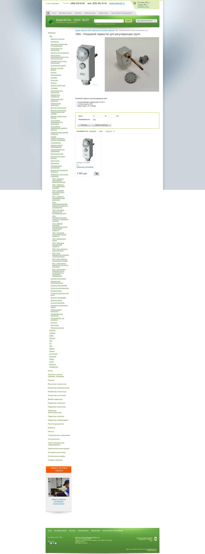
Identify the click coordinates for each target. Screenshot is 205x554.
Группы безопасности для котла (59, 294)
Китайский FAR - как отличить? (57, 319)
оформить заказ (143, 7)
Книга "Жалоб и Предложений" (121, 13)
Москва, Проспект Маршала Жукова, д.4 (87, 537)
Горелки (51, 380)
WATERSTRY (53, 367)
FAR (50, 36)
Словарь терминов (55, 460)
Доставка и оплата (65, 13)
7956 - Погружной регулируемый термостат (58, 244)
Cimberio (52, 333)
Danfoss (52, 351)
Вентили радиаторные (58, 108)
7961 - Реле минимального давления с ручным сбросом (60, 254)
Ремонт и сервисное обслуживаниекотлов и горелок (59, 502)
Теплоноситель (54, 439)
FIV (50, 343)
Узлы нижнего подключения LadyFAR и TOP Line (59, 128)
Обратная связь (90, 13)
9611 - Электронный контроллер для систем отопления (60, 265)
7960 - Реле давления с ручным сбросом (60, 250)
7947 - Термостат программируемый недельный (58, 198)
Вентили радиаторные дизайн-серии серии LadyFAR (58, 112)
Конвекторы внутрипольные (59, 388)
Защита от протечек (57, 39)
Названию (92, 131)
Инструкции (55, 325)
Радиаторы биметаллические (55, 411)
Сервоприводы (56, 143)
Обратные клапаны (57, 328)
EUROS (51, 349)
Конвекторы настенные (57, 395)
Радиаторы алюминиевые (58, 420)
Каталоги (54, 322)
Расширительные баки (56, 452)
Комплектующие (56, 300)
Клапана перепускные (58, 279)
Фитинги (53, 72)
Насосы (51, 431)
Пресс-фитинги (56, 75)
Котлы (50, 371)
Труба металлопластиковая (58, 448)
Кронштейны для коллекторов (56, 49)
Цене (101, 131)
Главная (50, 13)
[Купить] (97, 173)
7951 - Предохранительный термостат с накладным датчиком (60, 218)
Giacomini (52, 364)
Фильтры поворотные (58, 85)
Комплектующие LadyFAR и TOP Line (59, 133)
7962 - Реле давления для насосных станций (60, 260)
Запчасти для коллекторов (60, 53)
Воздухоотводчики (57, 154)
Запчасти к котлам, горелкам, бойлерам (56, 375)
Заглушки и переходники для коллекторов (59, 45)
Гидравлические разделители (56, 166)
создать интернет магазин (144, 538)
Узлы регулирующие (58, 303)
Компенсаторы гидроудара (56, 104)
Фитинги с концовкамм (58, 298)
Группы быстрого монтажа (60, 288)
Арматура (52, 33)
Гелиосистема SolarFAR (59, 285)
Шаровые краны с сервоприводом (57, 146)
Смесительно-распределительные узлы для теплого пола (59, 57)
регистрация (55, 3)
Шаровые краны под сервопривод (58, 150)
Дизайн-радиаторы (55, 399)
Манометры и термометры (55, 96)
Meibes (51, 359)
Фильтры (54, 83)
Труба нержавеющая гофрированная (56, 444)
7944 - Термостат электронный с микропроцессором (58, 180)
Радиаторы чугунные (56, 416)
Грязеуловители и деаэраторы (57, 91)
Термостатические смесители (57, 100)
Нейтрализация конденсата (56, 310)
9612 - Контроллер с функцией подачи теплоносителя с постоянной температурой (59, 273)
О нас (54, 13)
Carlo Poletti (53, 354)
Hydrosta (52, 338)
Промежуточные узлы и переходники (59, 62)
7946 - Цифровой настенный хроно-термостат (58, 192)
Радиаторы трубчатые (56, 403)
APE (50, 346)
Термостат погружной (85, 167)
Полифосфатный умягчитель (57, 315)
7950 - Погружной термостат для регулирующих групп (59, 211)
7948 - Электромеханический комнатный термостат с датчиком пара (60, 205)
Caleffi (51, 362)
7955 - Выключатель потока (59, 239)
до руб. (112, 116)
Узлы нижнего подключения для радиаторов (57, 122)
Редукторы (54, 80)
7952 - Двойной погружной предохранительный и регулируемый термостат (59, 227)
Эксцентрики (55, 161)
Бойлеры (51, 428)
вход (48, 3)
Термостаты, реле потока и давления (59, 175)
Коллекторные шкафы (58, 65)
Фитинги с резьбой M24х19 (57, 69)
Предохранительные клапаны (58, 157)
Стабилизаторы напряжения (59, 435)
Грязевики (54, 88)
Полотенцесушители (56, 424)
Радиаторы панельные (57, 407)
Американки (55, 163)
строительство (151, 549)
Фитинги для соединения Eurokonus (59, 171)
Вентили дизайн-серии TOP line (58, 117)
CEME (51, 336)
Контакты (78, 13)
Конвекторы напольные (57, 392)
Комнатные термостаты (57, 384)
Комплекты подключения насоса (59, 306)
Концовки (54, 78)
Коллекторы (55, 41)
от (94, 116)
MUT (50, 341)
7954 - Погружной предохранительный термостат (59, 234)
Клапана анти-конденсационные (57, 282)
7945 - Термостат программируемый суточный (58, 186)
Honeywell (52, 356)
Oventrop (52, 330)
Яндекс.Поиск (103, 13)
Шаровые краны (56, 291)
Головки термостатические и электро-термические (58, 138)
